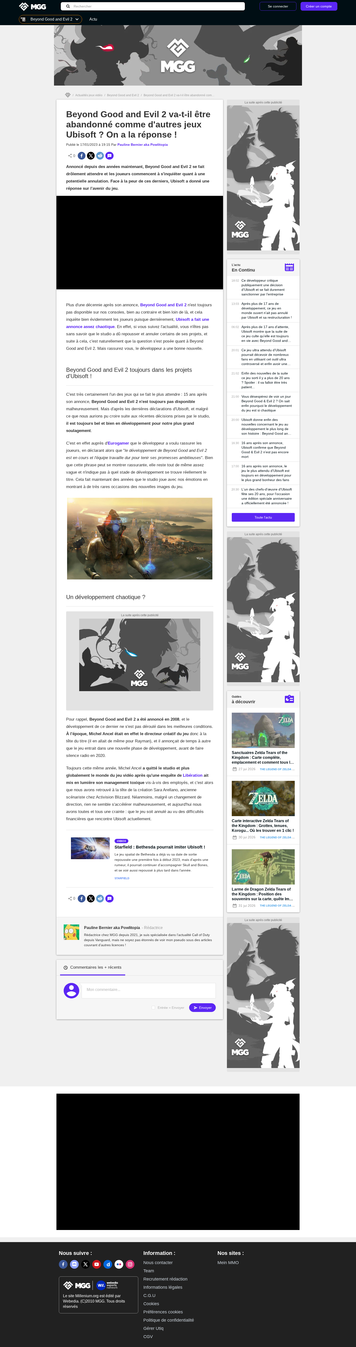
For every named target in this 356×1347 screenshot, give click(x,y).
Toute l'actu (263, 517)
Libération (192, 775)
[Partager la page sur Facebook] (81, 156)
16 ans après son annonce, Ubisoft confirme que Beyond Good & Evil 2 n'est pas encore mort (265, 450)
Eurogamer (118, 443)
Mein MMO (228, 1262)
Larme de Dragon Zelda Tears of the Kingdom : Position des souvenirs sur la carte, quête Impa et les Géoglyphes (263, 894)
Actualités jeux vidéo (88, 95)
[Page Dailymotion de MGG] (107, 1264)
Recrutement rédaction (165, 1279)
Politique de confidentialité (168, 1320)
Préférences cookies (163, 1312)
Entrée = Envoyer (171, 1008)
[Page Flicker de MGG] (119, 1264)
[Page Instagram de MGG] (130, 1264)
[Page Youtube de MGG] (96, 1264)
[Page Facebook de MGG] (63, 1264)
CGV (148, 1336)
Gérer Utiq (153, 1328)
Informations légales (162, 1287)
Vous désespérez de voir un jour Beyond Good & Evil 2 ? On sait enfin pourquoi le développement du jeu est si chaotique (266, 403)
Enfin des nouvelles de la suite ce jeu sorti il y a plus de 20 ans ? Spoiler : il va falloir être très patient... (265, 380)
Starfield (122, 878)
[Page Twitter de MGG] (85, 1264)
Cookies (151, 1303)
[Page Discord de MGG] (74, 1264)
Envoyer (205, 1008)
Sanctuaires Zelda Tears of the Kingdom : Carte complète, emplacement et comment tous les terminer (263, 758)
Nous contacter (158, 1262)
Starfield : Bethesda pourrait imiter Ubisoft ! (160, 847)
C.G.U (149, 1295)
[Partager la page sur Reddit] (100, 156)
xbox (122, 841)
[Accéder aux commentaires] (109, 156)
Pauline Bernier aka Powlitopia (142, 144)
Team (148, 1270)
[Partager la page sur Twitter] (91, 156)
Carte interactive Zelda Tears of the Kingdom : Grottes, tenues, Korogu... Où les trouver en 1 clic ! (263, 826)
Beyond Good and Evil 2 (123, 95)
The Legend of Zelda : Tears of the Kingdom (293, 769)
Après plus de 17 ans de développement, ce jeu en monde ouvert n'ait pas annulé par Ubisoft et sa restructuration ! (266, 310)
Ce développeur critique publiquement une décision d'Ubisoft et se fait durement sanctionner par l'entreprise (263, 287)
